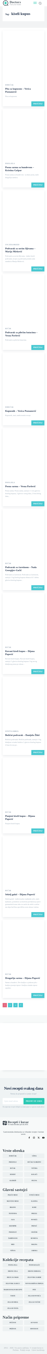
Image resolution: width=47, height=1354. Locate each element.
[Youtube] (43, 1138)
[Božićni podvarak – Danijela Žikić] (23, 702)
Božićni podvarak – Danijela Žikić (22, 735)
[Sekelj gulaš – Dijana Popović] (23, 861)
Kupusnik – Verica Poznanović (20, 411)
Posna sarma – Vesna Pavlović (20, 486)
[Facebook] (29, 1138)
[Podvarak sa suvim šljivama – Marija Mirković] (23, 215)
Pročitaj (37, 104)
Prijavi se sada (34, 1101)
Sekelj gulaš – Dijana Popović (20, 894)
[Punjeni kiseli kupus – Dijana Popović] (23, 783)
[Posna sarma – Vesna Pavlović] (23, 453)
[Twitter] (39, 1138)
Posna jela (10, 163)
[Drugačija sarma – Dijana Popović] (23, 945)
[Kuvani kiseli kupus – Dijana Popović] (23, 618)
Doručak (9, 85)
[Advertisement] (23, 1046)
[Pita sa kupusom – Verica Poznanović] (23, 55)
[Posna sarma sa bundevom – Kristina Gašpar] (23, 134)
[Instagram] (34, 1138)
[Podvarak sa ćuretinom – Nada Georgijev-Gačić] (23, 534)
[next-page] (21, 1005)
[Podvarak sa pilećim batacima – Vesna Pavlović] (23, 299)
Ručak (8, 328)
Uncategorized (12, 244)
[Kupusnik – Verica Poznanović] (23, 378)
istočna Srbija (12, 731)
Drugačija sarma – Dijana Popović (22, 978)
